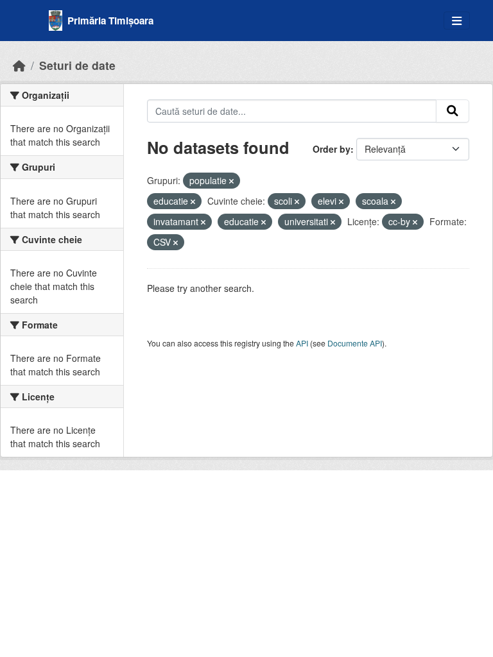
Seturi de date (77, 65)
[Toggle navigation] (457, 21)
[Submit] (452, 111)
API (302, 342)
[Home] (19, 65)
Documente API (354, 342)
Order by (331, 148)
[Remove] (231, 181)
